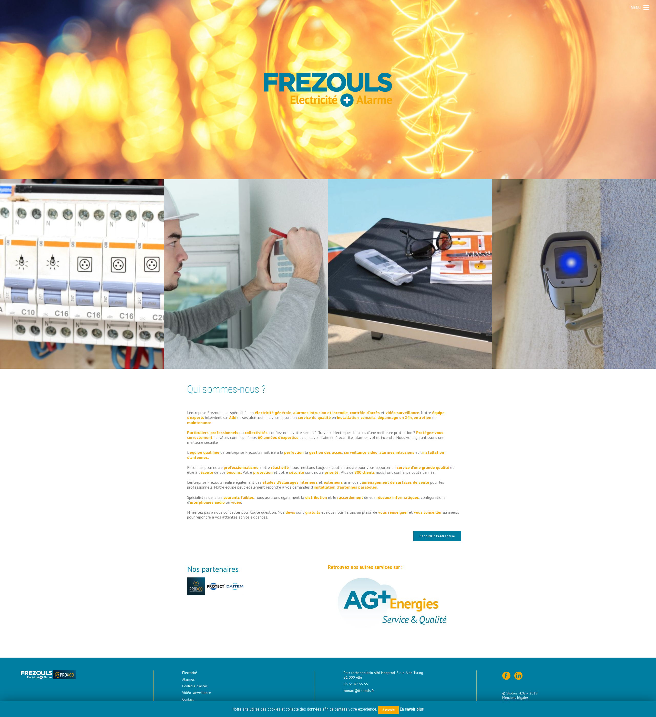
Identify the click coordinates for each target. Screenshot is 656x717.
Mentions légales (515, 697)
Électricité (189, 672)
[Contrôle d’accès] (410, 274)
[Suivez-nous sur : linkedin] (518, 676)
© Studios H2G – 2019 (520, 693)
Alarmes (188, 679)
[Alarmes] (246, 274)
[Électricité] (82, 274)
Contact (187, 699)
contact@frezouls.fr (359, 690)
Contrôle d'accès (195, 686)
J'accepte (388, 709)
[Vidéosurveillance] (574, 274)
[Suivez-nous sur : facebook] (506, 676)
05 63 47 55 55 (356, 684)
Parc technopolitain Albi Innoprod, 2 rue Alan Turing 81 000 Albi (383, 675)
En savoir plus (412, 709)
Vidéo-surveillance (196, 692)
